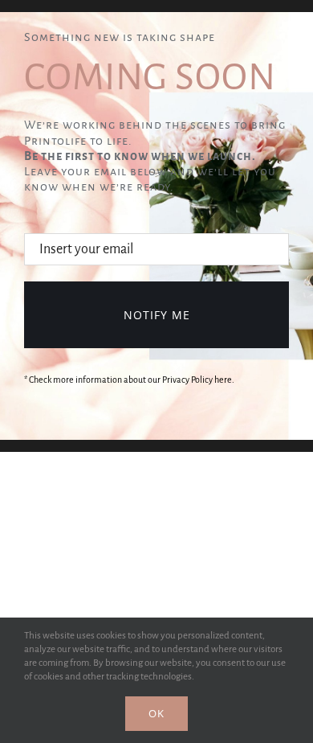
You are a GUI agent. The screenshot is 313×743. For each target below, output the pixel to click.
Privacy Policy (187, 379)
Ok (156, 713)
